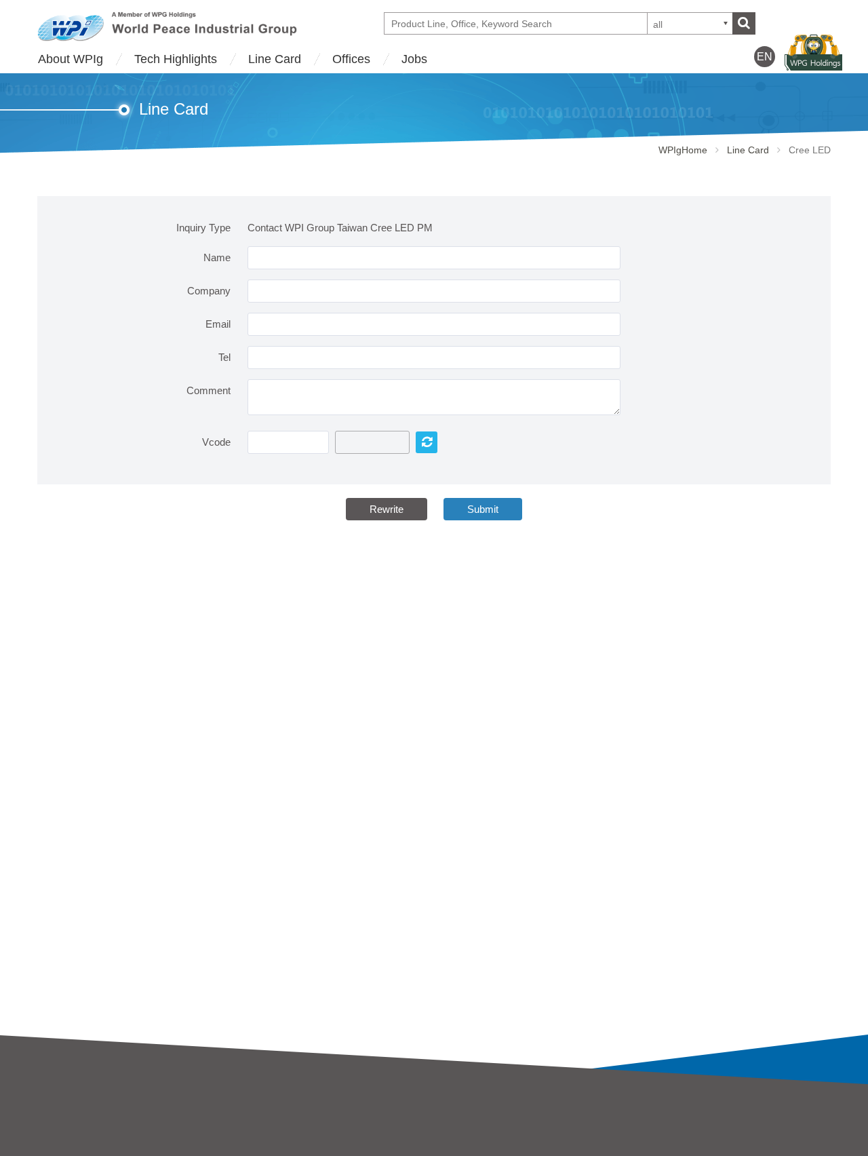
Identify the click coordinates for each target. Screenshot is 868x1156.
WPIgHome (682, 149)
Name (217, 257)
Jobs (414, 59)
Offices (351, 59)
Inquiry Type (203, 227)
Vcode (216, 442)
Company (209, 290)
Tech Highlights (175, 59)
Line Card (274, 59)
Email (218, 324)
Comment (208, 390)
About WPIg (70, 59)
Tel (224, 357)
